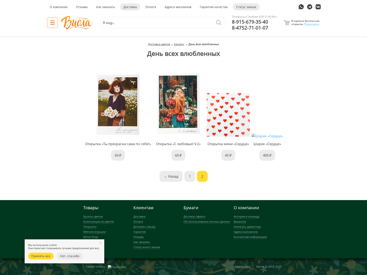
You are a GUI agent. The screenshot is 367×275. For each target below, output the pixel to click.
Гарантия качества (214, 7)
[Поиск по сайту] (219, 22)
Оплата (150, 7)
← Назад (171, 176)
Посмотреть (311, 24)
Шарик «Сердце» (267, 144)
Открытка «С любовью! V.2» (178, 144)
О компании (59, 7)
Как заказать (105, 7)
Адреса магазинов (178, 7)
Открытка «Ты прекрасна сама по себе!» (118, 144)
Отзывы (82, 7)
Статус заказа (246, 7)
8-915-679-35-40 (250, 22)
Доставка (130, 7)
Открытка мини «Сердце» (228, 144)
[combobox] (156, 22)
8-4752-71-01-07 (250, 28)
